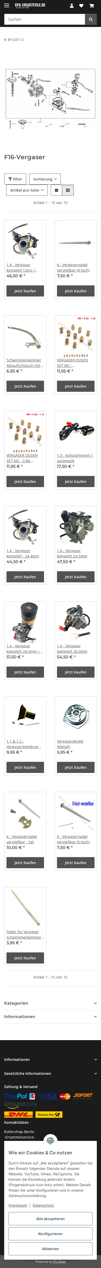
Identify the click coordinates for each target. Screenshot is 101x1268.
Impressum (18, 1205)
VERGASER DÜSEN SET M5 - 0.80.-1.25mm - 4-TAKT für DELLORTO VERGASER (74, 363)
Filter (17, 179)
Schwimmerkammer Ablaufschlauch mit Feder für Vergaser (23, 363)
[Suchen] (91, 19)
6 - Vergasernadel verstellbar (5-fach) (73, 839)
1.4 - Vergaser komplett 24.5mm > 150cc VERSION (23, 648)
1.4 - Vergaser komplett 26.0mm (72, 648)
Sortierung (42, 179)
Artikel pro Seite (24, 190)
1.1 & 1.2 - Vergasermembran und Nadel (22, 744)
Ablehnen (50, 1249)
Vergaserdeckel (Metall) (70, 744)
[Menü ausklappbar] (6, 3)
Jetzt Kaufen (25, 290)
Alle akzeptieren (50, 1218)
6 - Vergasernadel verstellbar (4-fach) (73, 267)
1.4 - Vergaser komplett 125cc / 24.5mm (20, 267)
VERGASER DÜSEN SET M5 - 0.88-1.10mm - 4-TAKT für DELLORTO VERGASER (25, 458)
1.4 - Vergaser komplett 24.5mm (72, 553)
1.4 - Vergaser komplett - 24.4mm (22, 553)
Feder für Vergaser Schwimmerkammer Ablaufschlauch (23, 934)
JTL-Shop (59, 1261)
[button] (71, 6)
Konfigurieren (50, 1233)
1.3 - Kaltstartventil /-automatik (75, 458)
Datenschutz (43, 1205)
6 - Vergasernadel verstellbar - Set (21, 839)
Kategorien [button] (16, 1003)
